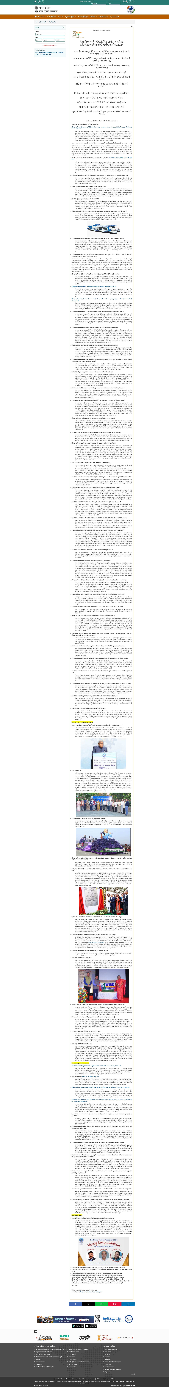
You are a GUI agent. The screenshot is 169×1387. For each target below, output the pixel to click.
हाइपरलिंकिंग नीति (58, 1379)
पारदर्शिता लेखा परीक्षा (40, 1362)
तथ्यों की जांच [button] (102, 17)
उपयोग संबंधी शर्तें (90, 1379)
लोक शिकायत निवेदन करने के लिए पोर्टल (45, 1367)
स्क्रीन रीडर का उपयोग (85, 1)
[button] (123, 1)
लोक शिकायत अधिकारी (74, 1352)
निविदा (98, 1379)
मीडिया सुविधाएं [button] (82, 17)
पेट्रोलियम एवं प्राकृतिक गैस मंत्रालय (113, 1369)
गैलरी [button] (59, 17)
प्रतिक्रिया (112, 1379)
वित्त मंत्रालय (107, 1354)
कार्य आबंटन (38, 1359)
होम (36, 22)
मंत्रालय (37, 31)
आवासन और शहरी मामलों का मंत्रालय (113, 1362)
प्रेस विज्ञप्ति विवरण (52, 22)
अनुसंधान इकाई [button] (69, 17)
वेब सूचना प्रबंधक (73, 1364)
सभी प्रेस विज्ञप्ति (42, 22)
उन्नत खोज (115, 17)
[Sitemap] (130, 1)
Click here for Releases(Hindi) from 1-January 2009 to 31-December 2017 (49, 53)
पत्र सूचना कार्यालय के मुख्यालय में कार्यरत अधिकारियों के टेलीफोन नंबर (51, 1349)
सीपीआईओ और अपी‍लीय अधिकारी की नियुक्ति (79, 1362)
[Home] (35, 16)
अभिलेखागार (105, 1379)
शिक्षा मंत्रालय (108, 1364)
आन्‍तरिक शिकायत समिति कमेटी (43, 1354)
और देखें (133, 1374)
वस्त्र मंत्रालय (108, 1352)
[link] (65, 1319)
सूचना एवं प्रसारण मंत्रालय (111, 1349)
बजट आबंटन (72, 1357)
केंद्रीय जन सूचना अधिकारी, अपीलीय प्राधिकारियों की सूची (49, 1357)
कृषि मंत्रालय (107, 1357)
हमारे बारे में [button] (40, 17)
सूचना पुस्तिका (39, 1364)
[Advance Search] (133, 1)
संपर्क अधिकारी (72, 1354)
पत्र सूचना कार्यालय (48, 11)
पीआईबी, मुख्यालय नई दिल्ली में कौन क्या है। (78, 1349)
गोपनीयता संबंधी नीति (69, 1379)
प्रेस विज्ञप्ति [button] (51, 17)
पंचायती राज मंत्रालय (109, 1367)
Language (110, 0)
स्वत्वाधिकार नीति (80, 1379)
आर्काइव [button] (92, 17)
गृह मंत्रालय (107, 1359)
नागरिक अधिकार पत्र (73, 1359)
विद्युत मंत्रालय (108, 1372)
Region (93, 0)
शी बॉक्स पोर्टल (72, 1367)
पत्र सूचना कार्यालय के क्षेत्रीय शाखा (44, 1352)
